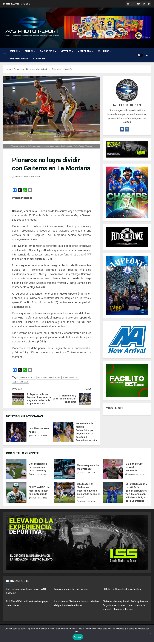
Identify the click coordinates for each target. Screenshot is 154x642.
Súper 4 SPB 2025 (20, 382)
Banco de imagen (19, 58)
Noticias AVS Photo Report (49, 377)
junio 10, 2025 (21, 177)
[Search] (147, 55)
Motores (66, 51)
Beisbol (14, 51)
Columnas (103, 51)
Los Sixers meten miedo (16, 432)
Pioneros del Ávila (71, 377)
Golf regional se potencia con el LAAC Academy (16, 469)
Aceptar (78, 637)
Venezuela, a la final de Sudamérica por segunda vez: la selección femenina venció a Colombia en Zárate (63, 432)
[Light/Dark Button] (140, 55)
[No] (150, 633)
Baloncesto (47, 51)
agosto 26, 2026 (39, 474)
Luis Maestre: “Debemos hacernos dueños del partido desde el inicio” (64, 492)
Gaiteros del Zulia (27, 377)
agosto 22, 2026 (39, 436)
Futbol (29, 51)
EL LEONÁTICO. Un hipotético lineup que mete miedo (16, 492)
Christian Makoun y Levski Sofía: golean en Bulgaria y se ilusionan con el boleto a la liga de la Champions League (113, 492)
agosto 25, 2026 (87, 501)
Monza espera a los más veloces (64, 469)
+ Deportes (84, 51)
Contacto (39, 58)
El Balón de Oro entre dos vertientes (113, 469)
